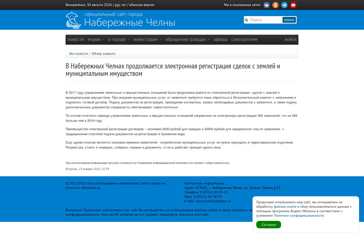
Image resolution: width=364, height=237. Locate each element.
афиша (220, 39)
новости (76, 39)
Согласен (269, 224)
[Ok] (275, 4)
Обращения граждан (186, 39)
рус (117, 5)
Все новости (78, 54)
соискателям (244, 39)
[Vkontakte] (266, 4)
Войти (290, 39)
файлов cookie (285, 206)
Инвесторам (146, 39)
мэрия (95, 39)
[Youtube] (293, 4)
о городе (117, 39)
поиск (289, 20)
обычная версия (141, 5)
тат (123, 5)
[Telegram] (284, 4)
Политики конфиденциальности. (299, 215)
